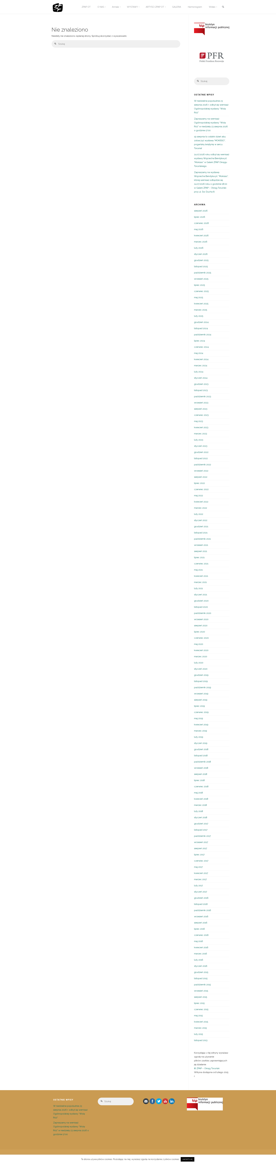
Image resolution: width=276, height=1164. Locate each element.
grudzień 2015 (201, 972)
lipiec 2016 (199, 929)
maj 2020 (198, 644)
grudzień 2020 (201, 600)
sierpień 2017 (200, 848)
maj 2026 (198, 229)
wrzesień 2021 (201, 545)
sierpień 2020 (200, 625)
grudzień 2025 (201, 260)
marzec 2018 (200, 805)
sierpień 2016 (200, 922)
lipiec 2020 (199, 631)
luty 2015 (198, 1034)
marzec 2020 (200, 656)
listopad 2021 (200, 532)
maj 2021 (198, 570)
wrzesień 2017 (201, 842)
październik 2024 (202, 334)
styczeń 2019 (200, 743)
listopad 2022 (201, 458)
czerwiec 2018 (201, 786)
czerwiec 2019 (201, 712)
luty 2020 (198, 662)
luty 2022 (198, 514)
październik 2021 (202, 539)
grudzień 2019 (201, 675)
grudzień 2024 (201, 322)
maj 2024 (198, 353)
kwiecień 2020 (201, 650)
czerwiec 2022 (201, 489)
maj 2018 (198, 792)
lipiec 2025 (199, 285)
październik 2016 (202, 910)
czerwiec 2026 (201, 223)
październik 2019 (202, 687)
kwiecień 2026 (201, 235)
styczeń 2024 (200, 378)
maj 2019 (198, 718)
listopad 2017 (200, 830)
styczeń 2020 (200, 669)
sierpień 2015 (200, 997)
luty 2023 (198, 440)
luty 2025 (198, 316)
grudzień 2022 (201, 452)
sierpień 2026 (201, 210)
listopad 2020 (201, 607)
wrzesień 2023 (201, 402)
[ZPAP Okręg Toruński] (58, 7)
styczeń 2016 (200, 966)
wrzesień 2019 (201, 693)
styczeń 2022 (200, 520)
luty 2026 (198, 248)
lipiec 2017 (199, 854)
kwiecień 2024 (201, 359)
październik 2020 (202, 613)
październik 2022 (202, 464)
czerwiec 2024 (201, 347)
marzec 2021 (200, 582)
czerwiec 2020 (201, 638)
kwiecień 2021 (201, 576)
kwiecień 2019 (201, 724)
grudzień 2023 (201, 384)
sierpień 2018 (200, 774)
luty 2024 (198, 371)
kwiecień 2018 (201, 799)
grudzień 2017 (201, 823)
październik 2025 (202, 272)
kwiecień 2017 (201, 873)
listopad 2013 (200, 1040)
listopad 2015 (200, 978)
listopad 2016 (201, 904)
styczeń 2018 (200, 817)
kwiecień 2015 (201, 1021)
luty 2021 (198, 588)
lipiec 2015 (199, 1003)
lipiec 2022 (199, 483)
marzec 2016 (200, 953)
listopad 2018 (201, 755)
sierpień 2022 (200, 477)
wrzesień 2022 (201, 470)
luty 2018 (198, 811)
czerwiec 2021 (201, 563)
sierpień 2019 (200, 700)
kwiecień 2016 (201, 947)
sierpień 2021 (200, 551)
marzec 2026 (200, 241)
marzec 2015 (200, 1028)
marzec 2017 (200, 879)
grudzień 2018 (201, 749)
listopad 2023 (201, 390)
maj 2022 (198, 495)
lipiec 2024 (199, 340)
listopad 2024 (201, 328)
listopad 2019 (201, 681)
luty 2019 (198, 737)
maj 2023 (198, 421)
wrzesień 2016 (201, 916)
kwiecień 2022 (201, 501)
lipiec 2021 (199, 557)
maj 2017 (198, 867)
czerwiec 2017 (201, 861)
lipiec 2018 (199, 780)
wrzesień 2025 (201, 279)
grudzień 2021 (201, 526)
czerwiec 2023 (201, 415)
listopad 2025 (201, 266)
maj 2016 (198, 941)
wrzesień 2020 (201, 619)
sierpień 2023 (200, 409)
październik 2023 (202, 396)
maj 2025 (198, 297)
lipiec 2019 (199, 706)
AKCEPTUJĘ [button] (187, 1159)
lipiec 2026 (199, 217)
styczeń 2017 (200, 891)
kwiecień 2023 (201, 427)
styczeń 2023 (200, 446)
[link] (223, 7)
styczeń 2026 (201, 254)
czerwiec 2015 (201, 1009)
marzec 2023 (200, 433)
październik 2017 (202, 836)
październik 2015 (202, 984)
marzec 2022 (200, 508)
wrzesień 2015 (201, 991)
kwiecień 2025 (201, 303)
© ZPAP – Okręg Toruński (207, 1068)
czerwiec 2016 (201, 935)
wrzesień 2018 (201, 768)
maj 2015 (198, 1015)
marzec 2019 (200, 730)
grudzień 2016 (201, 898)
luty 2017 (198, 885)
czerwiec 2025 (201, 291)
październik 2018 (202, 761)
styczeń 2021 (200, 594)
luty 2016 (198, 960)
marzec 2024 (200, 365)
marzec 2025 (200, 310)
